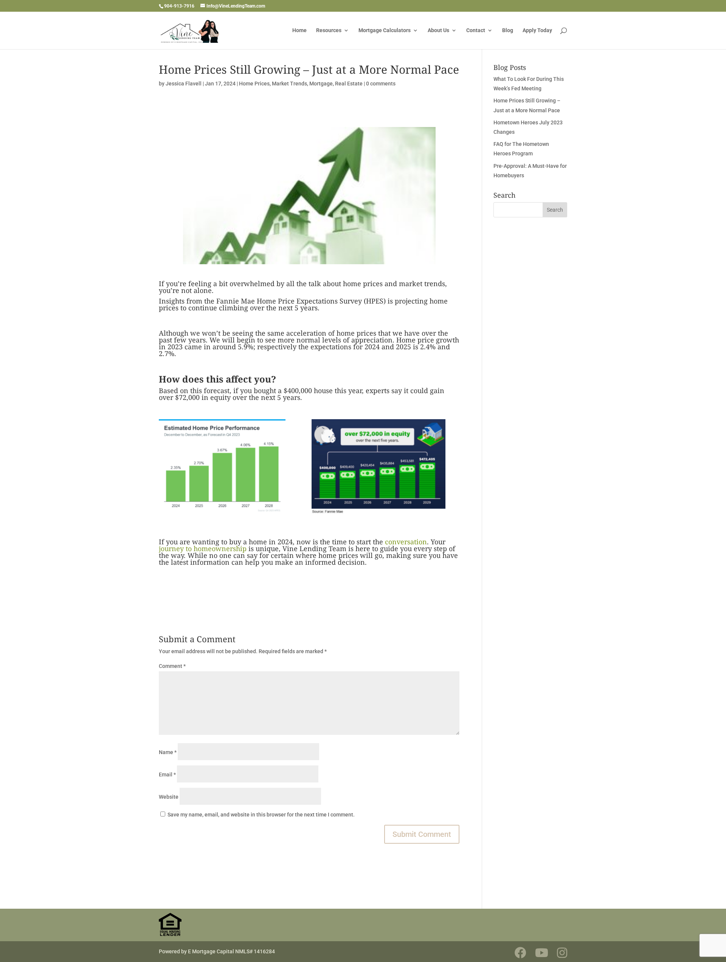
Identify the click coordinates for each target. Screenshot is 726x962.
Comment (172, 666)
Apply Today (537, 30)
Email (167, 774)
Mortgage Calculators (384, 30)
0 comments (381, 84)
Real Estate (349, 84)
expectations (330, 346)
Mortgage (321, 84)
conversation (406, 541)
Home (299, 30)
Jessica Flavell (184, 84)
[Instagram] (562, 953)
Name (168, 752)
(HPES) (375, 300)
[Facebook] (520, 953)
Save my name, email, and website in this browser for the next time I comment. (261, 815)
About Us (438, 30)
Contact (475, 30)
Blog (507, 30)
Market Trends (289, 84)
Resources (328, 30)
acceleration (306, 333)
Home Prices (254, 84)
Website (168, 797)
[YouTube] (541, 953)
